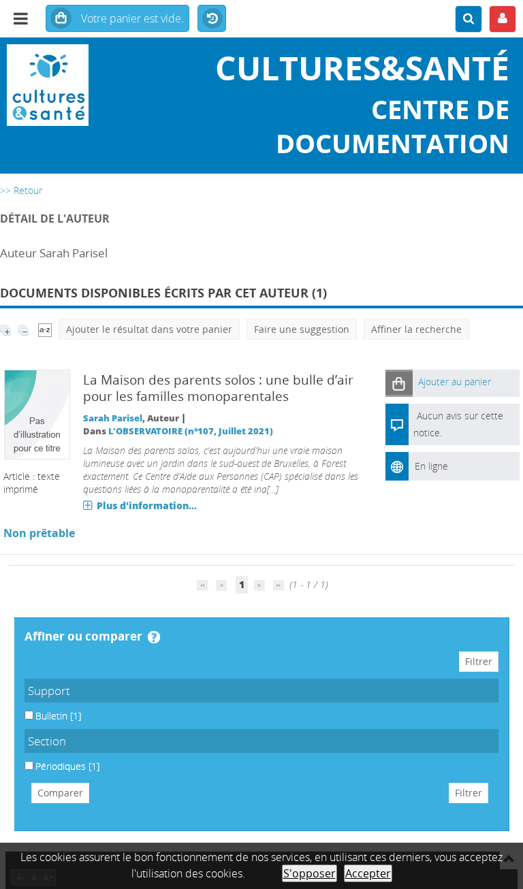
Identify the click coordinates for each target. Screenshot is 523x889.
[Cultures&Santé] (87, 85)
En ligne (431, 465)
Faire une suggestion (301, 329)
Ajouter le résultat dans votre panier (149, 329)
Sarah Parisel (112, 418)
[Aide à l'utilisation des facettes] (154, 637)
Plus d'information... (147, 505)
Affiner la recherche (416, 329)
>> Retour (21, 190)
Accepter (368, 873)
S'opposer (309, 873)
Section (47, 741)
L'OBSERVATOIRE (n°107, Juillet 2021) (190, 431)
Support (49, 690)
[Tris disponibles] (45, 329)
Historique (211, 19)
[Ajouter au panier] (399, 383)
